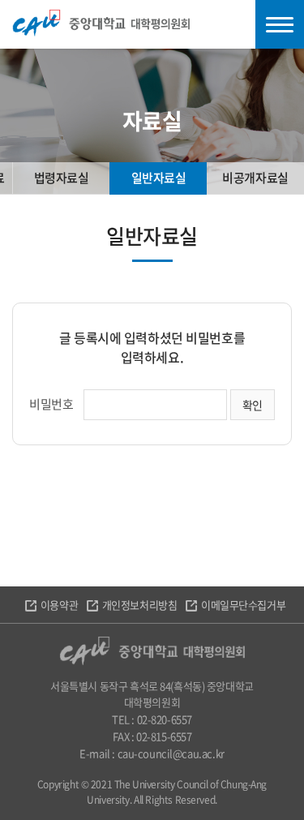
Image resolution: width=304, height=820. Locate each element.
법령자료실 (61, 178)
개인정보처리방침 (140, 604)
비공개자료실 (255, 178)
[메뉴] (279, 24)
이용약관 (59, 604)
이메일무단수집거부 (243, 604)
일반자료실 (158, 178)
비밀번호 (51, 404)
